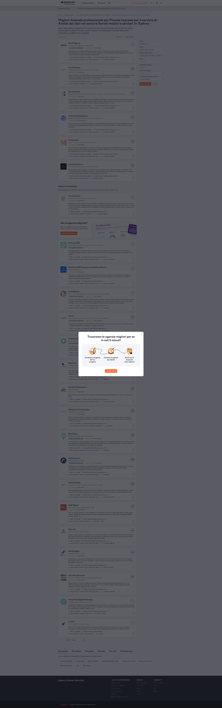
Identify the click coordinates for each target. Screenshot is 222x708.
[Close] (141, 334)
